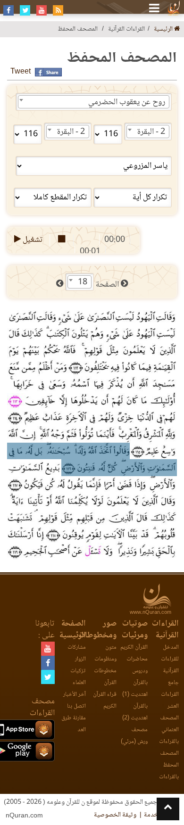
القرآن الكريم (134, 647)
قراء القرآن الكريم (105, 700)
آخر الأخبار (74, 695)
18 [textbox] (82, 282)
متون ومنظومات (105, 653)
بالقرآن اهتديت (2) (135, 712)
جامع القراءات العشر (170, 694)
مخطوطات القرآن (105, 677)
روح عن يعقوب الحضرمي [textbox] (126, 102)
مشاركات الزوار (76, 653)
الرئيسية (164, 29)
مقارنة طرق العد (73, 724)
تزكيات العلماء (78, 677)
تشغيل (32, 240)
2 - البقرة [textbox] (151, 132)
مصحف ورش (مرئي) (134, 736)
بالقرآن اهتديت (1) (135, 689)
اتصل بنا (76, 706)
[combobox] (93, 101)
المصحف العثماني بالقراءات (169, 730)
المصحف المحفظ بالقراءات (169, 765)
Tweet (20, 72)
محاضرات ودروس (137, 665)
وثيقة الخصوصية (115, 815)
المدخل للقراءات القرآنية (170, 659)
